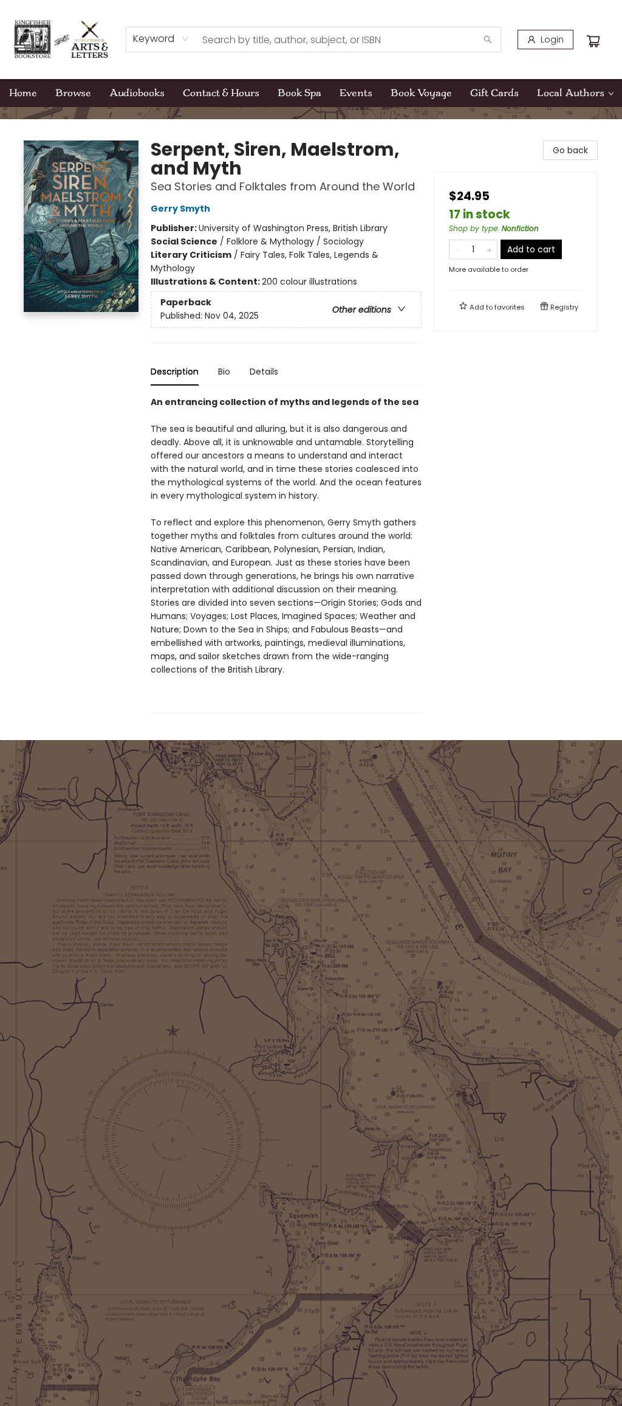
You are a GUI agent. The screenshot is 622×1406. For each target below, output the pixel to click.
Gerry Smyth (180, 209)
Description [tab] (175, 371)
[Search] (488, 39)
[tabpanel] (286, 554)
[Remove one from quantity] (457, 249)
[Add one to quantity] (489, 249)
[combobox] (161, 38)
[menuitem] (23, 93)
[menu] (311, 93)
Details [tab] (264, 371)
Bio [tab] (224, 371)
